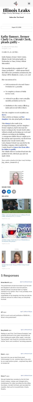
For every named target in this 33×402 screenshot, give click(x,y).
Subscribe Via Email (16, 17)
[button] (29, 3)
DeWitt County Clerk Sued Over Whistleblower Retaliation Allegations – (16, 240)
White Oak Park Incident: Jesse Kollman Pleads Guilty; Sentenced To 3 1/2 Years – (16, 215)
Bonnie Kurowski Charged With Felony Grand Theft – (15, 265)
